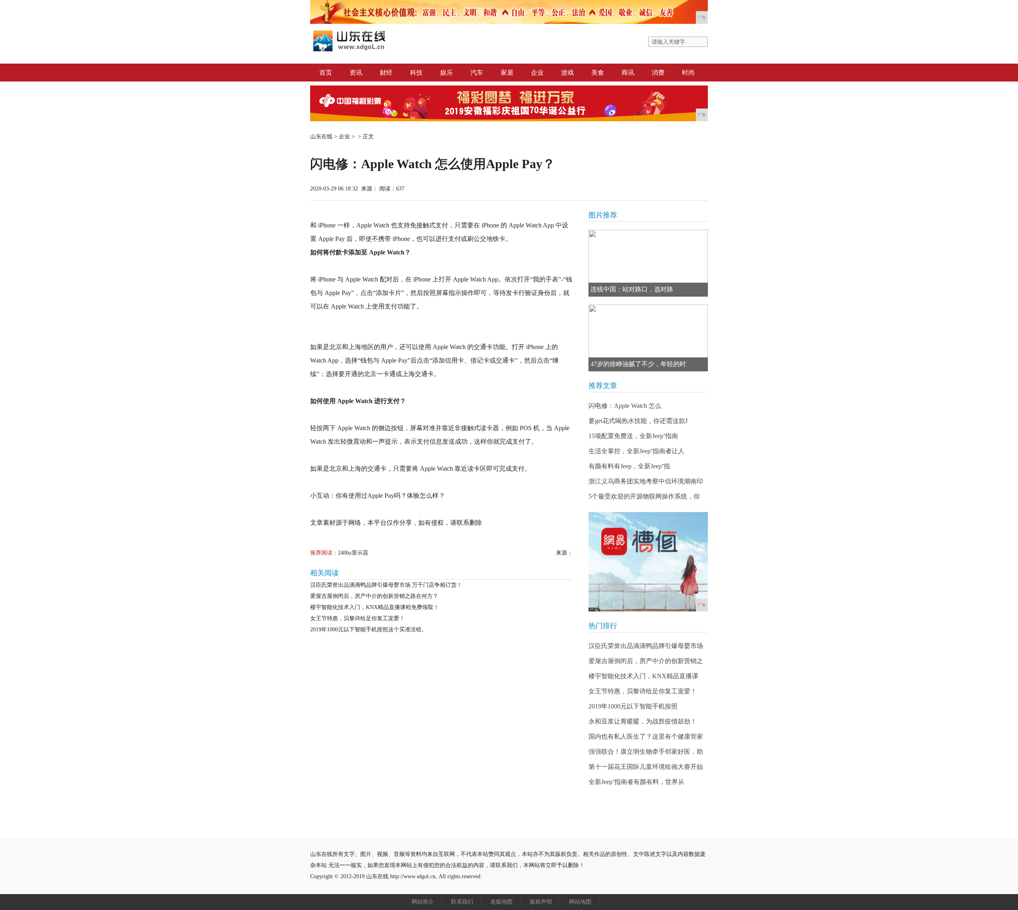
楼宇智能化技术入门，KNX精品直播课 (643, 676)
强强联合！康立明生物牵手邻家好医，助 (646, 751)
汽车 (476, 72)
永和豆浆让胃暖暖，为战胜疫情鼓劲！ (643, 721)
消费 (658, 72)
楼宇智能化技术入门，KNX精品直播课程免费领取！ (374, 607)
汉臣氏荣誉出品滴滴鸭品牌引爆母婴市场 (646, 645)
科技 (416, 72)
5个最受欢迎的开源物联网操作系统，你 (644, 496)
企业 (537, 72)
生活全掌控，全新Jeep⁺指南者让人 (636, 451)
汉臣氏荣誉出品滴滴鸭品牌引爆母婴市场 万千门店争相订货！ (386, 585)
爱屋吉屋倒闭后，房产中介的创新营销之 (646, 661)
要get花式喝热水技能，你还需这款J (638, 420)
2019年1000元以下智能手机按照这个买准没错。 (368, 630)
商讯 (628, 72)
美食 (597, 72)
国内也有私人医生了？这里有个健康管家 (646, 736)
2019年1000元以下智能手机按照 (633, 706)
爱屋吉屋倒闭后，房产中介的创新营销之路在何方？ (374, 596)
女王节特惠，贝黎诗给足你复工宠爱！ (357, 618)
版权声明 (541, 902)
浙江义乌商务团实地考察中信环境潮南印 (646, 481)
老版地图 (501, 902)
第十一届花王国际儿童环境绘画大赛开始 (646, 766)
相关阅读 (324, 573)
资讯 (356, 72)
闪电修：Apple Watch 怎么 (625, 405)
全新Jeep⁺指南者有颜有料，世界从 (636, 781)
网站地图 (580, 902)
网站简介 (423, 902)
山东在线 (321, 137)
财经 (386, 72)
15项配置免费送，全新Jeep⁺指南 (633, 436)
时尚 (688, 72)
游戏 (567, 72)
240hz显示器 (353, 553)
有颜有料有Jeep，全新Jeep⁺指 (629, 466)
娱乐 (446, 72)
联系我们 (462, 902)
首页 (325, 72)
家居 (507, 72)
